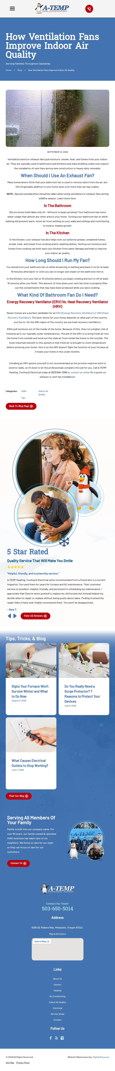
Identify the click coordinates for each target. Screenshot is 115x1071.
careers (57, 984)
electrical (57, 1008)
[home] (52, 8)
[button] (12, 8)
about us (57, 978)
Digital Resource (101, 1057)
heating (57, 990)
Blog (20, 70)
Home (9, 70)
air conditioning (57, 996)
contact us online (80, 372)
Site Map (10, 1062)
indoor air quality (57, 1002)
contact (57, 1019)
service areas (57, 1013)
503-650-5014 (57, 909)
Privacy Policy (23, 1062)
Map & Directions (57, 933)
